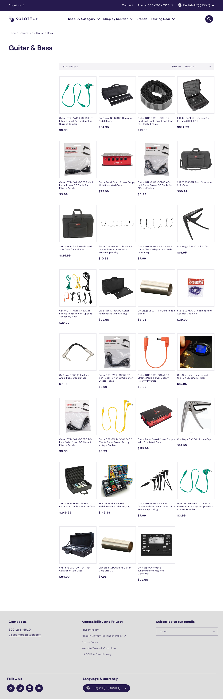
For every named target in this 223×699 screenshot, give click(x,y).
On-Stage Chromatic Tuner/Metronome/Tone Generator (151, 570)
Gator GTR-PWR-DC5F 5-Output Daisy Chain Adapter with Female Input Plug (156, 506)
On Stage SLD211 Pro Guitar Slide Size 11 (156, 312)
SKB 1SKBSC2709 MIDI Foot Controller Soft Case (74, 569)
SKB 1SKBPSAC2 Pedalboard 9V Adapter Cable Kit (195, 312)
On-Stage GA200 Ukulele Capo (195, 439)
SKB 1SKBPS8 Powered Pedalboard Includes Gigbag (114, 505)
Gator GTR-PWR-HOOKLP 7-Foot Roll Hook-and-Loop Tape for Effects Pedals (155, 121)
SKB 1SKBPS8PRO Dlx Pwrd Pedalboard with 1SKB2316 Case (77, 505)
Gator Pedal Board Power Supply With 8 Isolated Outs (156, 441)
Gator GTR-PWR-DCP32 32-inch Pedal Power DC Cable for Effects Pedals (116, 378)
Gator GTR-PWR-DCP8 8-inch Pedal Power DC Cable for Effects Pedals (76, 185)
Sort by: (176, 66)
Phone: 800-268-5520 (154, 5)
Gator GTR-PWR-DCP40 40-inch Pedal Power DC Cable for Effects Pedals (155, 185)
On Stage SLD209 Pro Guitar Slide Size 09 (115, 569)
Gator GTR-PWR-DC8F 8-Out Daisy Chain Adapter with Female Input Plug (115, 249)
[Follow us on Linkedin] (29, 688)
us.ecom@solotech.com (25, 635)
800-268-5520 (20, 629)
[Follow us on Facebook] (11, 688)
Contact (127, 5)
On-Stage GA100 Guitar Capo (194, 246)
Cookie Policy (90, 642)
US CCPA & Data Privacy (96, 654)
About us (15, 5)
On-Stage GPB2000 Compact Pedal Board (116, 119)
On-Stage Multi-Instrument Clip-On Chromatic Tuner (192, 377)
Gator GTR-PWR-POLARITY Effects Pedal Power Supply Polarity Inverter (153, 378)
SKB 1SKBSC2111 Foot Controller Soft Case (195, 184)
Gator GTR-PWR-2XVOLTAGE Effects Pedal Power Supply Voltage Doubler (115, 442)
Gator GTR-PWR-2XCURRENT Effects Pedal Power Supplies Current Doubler (76, 121)
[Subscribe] (214, 631)
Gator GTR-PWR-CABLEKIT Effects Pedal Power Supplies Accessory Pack (75, 313)
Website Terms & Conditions (99, 648)
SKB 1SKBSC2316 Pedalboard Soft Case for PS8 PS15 (75, 248)
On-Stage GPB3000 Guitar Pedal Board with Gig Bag (114, 312)
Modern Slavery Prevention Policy (102, 635)
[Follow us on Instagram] (20, 688)
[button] (84, 19)
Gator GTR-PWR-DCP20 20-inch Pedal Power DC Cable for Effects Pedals (76, 442)
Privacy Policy (90, 629)
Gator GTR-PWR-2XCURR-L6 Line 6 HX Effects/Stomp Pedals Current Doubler (195, 506)
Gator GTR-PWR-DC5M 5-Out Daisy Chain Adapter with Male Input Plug (155, 249)
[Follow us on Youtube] (39, 688)
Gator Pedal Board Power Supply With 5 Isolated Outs (117, 184)
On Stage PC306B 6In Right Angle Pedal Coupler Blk (74, 377)
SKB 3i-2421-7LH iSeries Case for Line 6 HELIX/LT (194, 119)
